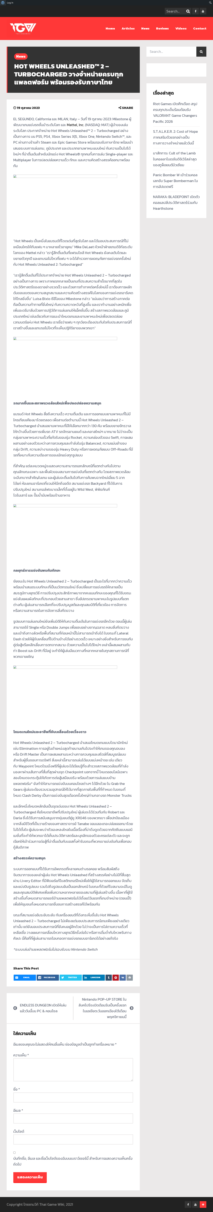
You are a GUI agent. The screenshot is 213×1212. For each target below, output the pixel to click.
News (145, 28)
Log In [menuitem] (10, 2)
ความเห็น (21, 1055)
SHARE (127, 107)
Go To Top (203, 1204)
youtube (203, 11)
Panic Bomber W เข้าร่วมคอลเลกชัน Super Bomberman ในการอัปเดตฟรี (175, 180)
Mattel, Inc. (75, 125)
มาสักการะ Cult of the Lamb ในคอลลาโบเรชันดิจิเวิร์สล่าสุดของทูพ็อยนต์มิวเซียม (175, 159)
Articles (128, 28)
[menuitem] (3, 2)
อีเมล (18, 1110)
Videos (181, 28)
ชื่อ (16, 1089)
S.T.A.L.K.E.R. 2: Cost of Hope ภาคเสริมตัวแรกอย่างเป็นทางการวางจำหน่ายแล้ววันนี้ (175, 137)
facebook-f (195, 11)
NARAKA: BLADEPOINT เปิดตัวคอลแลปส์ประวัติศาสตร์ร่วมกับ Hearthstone (176, 202)
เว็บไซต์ (18, 1131)
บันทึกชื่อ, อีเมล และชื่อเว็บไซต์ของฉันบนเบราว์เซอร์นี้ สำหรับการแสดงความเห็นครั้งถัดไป (72, 1161)
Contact (199, 28)
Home (110, 28)
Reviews (162, 28)
